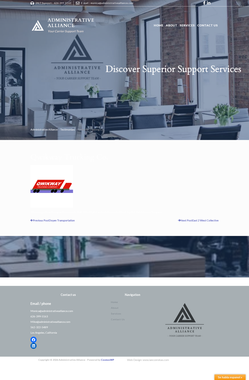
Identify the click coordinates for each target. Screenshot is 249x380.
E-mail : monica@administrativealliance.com (107, 3)
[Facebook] (33, 340)
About (171, 25)
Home (158, 25)
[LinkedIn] (33, 346)
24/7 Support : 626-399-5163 (53, 3)
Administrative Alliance (71, 23)
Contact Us (207, 25)
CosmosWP (107, 359)
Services (187, 25)
